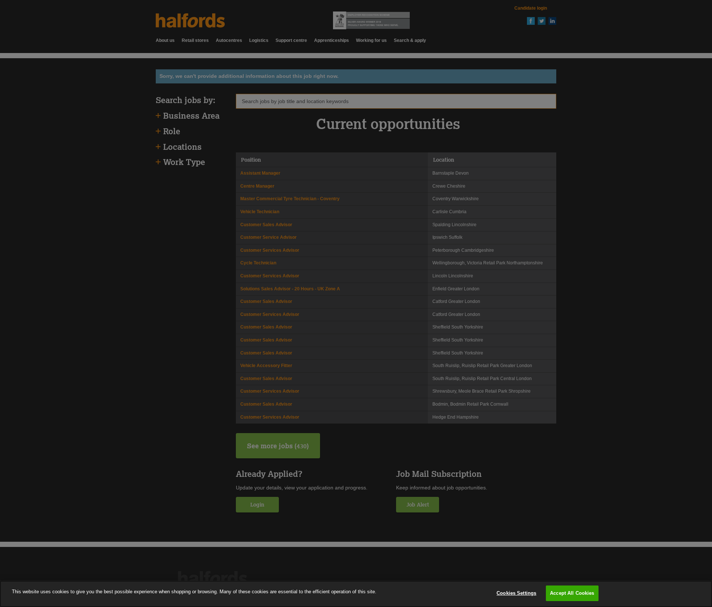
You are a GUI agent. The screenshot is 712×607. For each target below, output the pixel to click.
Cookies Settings (516, 593)
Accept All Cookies (572, 593)
